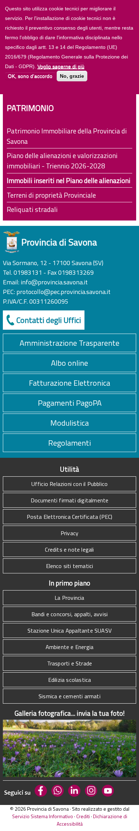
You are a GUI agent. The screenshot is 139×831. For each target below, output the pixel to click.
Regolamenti (69, 443)
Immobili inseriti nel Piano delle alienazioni (68, 180)
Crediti (83, 816)
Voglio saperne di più (60, 66)
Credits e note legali (69, 549)
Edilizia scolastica (69, 679)
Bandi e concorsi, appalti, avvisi (69, 614)
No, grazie (72, 76)
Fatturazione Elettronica (69, 383)
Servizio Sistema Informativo (42, 816)
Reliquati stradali (32, 209)
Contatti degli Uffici (48, 320)
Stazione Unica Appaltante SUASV (69, 630)
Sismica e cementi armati (69, 696)
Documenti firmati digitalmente (70, 500)
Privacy (69, 533)
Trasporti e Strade (69, 663)
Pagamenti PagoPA (70, 403)
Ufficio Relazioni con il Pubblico (69, 484)
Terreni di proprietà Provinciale (51, 195)
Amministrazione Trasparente (69, 343)
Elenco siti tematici (69, 566)
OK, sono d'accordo (30, 76)
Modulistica (69, 423)
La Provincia (69, 597)
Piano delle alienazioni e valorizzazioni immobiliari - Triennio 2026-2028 (62, 160)
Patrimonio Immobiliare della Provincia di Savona (67, 136)
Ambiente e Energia (70, 647)
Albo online (69, 363)
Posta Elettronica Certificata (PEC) (70, 516)
